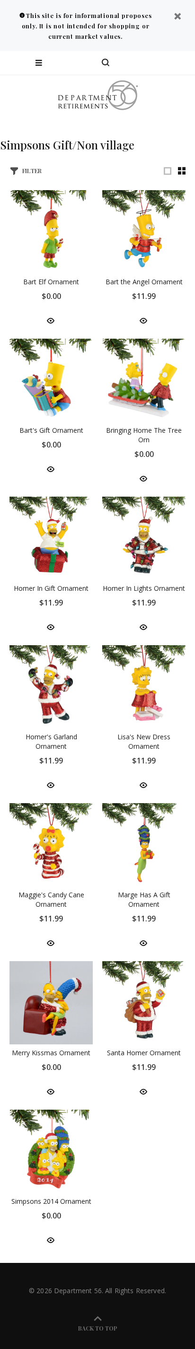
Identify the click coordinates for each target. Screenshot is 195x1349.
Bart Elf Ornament (51, 281)
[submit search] (149, 63)
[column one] (167, 171)
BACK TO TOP (97, 1328)
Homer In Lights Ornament (144, 588)
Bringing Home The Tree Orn (144, 435)
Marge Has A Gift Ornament (144, 899)
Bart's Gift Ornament (51, 430)
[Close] (177, 17)
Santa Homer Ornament (144, 1052)
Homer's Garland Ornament (51, 741)
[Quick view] (50, 320)
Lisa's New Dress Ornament (143, 741)
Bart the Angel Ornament (144, 281)
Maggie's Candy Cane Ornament (51, 899)
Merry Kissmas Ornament (51, 1052)
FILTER (32, 170)
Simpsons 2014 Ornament (51, 1201)
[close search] (180, 63)
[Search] (105, 62)
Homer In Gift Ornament (51, 588)
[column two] (181, 171)
